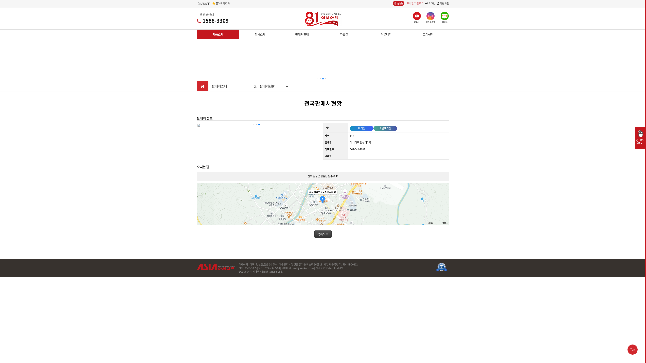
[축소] (445, 204)
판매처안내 (302, 34)
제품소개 (217, 34)
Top (632, 349)
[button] (320, 78)
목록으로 (323, 234)
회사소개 (260, 34)
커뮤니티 (386, 34)
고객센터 (428, 34)
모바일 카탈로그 (415, 3)
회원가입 (444, 3)
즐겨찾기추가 (222, 3)
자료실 (344, 34)
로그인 (431, 3)
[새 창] (441, 267)
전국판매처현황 (264, 86)
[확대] (445, 198)
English (398, 3)
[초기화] (445, 210)
